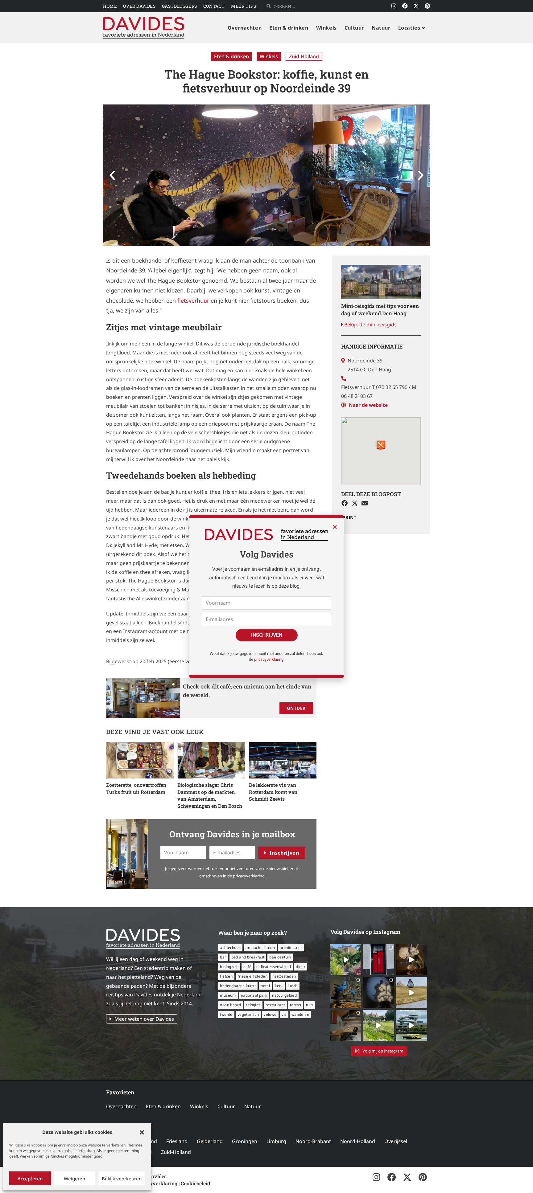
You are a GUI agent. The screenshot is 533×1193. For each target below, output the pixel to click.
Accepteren (30, 1178)
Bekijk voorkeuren (122, 1178)
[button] (142, 1132)
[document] (266, 596)
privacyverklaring (268, 659)
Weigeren (74, 1178)
